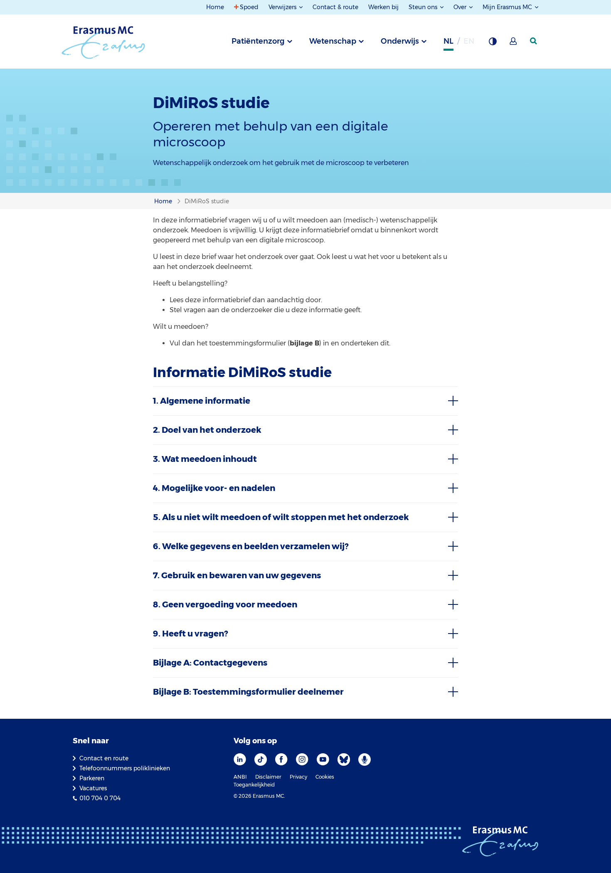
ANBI (240, 777)
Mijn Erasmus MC (508, 7)
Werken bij (383, 7)
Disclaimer (268, 777)
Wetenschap (332, 41)
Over (460, 7)
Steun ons (424, 7)
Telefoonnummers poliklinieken (124, 768)
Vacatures (93, 788)
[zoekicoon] (534, 41)
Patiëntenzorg (258, 41)
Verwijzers (283, 7)
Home (215, 7)
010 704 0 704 (100, 798)
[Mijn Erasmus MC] (514, 44)
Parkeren (91, 778)
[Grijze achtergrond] (492, 44)
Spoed (249, 7)
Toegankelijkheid (254, 785)
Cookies (324, 777)
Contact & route (335, 7)
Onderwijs (400, 41)
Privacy (298, 777)
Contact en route (103, 758)
